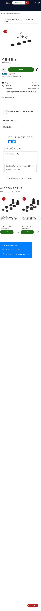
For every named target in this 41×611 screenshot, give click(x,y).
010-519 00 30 (8, 6)
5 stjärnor (13, 154)
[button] (3, 3)
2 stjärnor (7, 154)
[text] (20, 59)
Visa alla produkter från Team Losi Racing (21, 92)
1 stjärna (5, 154)
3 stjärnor (9, 154)
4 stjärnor (11, 154)
